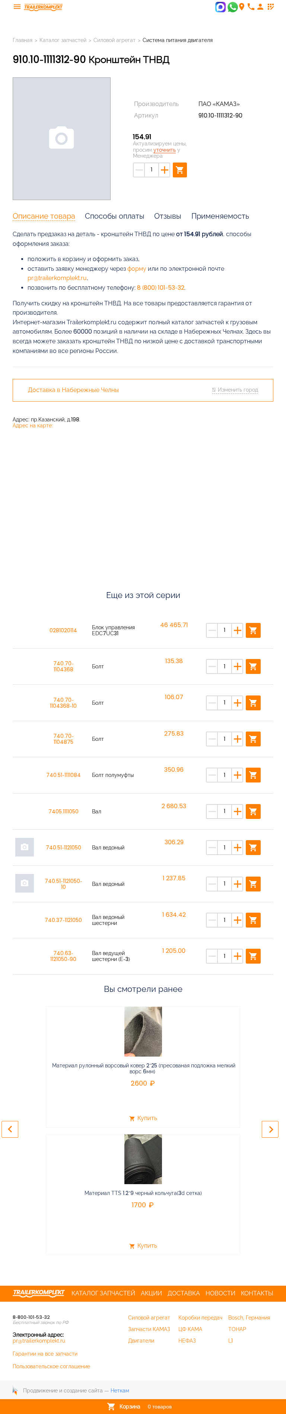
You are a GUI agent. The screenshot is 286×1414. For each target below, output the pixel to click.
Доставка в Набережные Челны (73, 390)
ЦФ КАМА (190, 1329)
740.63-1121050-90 (63, 956)
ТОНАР (237, 1329)
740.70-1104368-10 (63, 703)
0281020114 (63, 630)
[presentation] (9, 1129)
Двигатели (141, 1341)
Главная (22, 40)
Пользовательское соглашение (51, 1366)
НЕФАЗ (187, 1341)
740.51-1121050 (63, 848)
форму (136, 268)
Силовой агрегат (114, 40)
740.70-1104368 (63, 666)
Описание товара (44, 216)
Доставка (184, 1293)
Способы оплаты (114, 216)
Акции (151, 1293)
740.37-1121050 (63, 920)
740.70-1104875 (63, 739)
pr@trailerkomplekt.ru (57, 278)
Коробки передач (200, 1318)
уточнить (164, 150)
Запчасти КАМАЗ (149, 1329)
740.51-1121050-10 (63, 884)
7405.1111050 (63, 811)
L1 (230, 1341)
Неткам (120, 1391)
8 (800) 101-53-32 (160, 287)
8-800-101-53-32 (31, 1317)
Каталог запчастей (62, 40)
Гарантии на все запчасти (45, 1354)
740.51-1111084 (63, 775)
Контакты (257, 1293)
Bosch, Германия (249, 1318)
